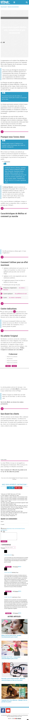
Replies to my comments (12, 356)
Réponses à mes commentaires (14, 528)
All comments (10, 358)
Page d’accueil (4, 6)
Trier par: (3, 548)
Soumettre (4, 541)
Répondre (8, 566)
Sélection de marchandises (13, 6)
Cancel (14, 366)
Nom (2, 521)
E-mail (2, 524)
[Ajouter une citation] (2, 531)
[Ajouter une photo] (4, 531)
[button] (26, 2)
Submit (8, 366)
